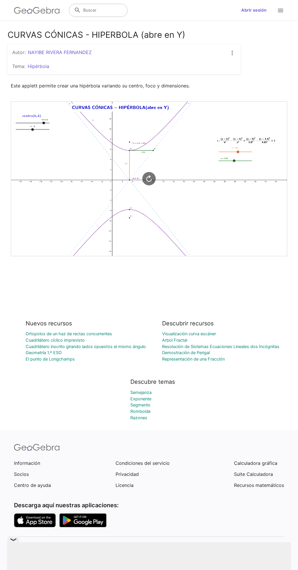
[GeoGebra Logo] (37, 10)
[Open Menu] (280, 10)
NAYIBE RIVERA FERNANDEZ (60, 52)
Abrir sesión (254, 10)
